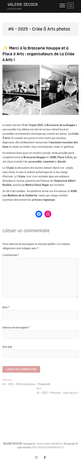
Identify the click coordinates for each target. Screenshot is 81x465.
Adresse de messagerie (16, 327)
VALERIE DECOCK (23, 4)
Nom (6, 307)
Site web (7, 347)
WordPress (57, 443)
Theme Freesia (43, 443)
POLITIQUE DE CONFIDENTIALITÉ (48, 447)
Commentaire (10, 255)
